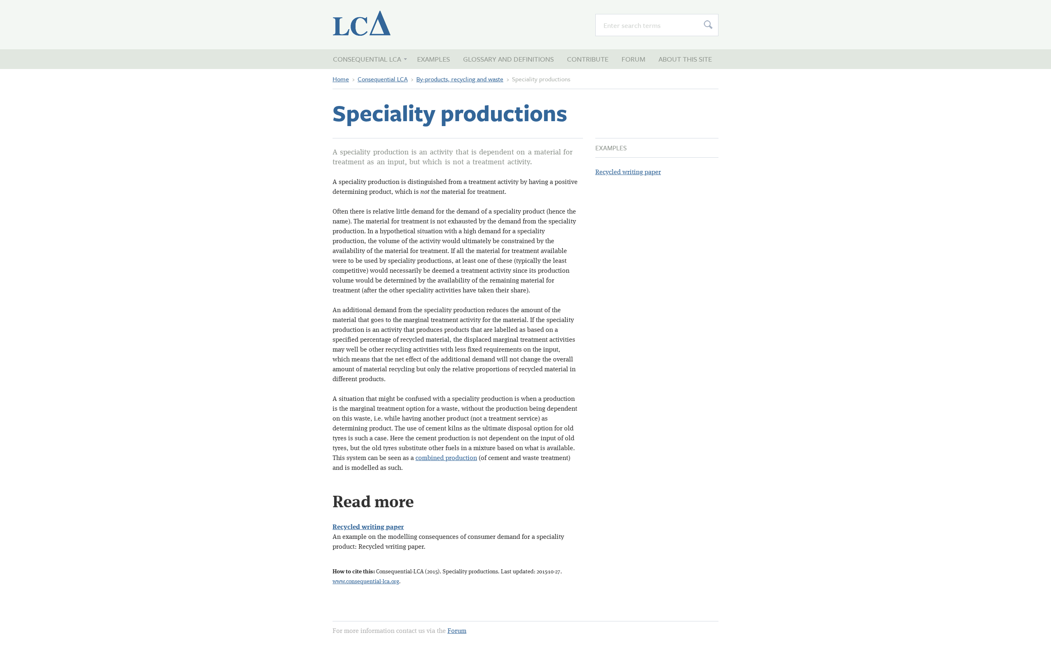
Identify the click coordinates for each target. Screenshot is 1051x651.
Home (341, 79)
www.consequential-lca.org (366, 581)
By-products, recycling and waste (459, 79)
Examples (433, 59)
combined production (446, 458)
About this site (685, 59)
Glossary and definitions (508, 59)
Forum (633, 59)
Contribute (587, 59)
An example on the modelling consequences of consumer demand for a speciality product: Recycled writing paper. (448, 537)
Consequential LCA (378, 24)
